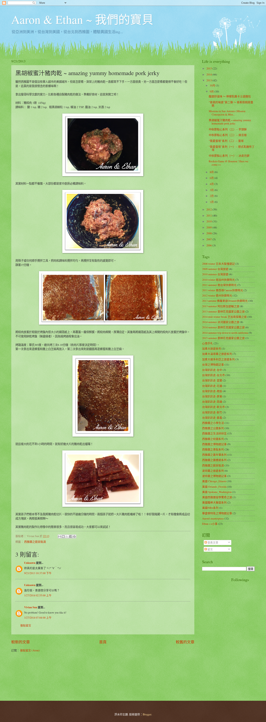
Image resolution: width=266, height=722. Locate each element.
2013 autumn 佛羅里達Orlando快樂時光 (225, 301)
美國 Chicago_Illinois (214, 481)
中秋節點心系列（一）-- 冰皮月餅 (229, 155)
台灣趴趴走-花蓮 (212, 386)
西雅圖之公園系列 (213, 428)
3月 (212, 190)
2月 (212, 196)
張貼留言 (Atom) (30, 650)
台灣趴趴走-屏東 (212, 396)
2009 (209, 227)
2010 (209, 221)
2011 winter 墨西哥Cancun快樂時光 (222, 290)
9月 (212, 91)
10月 (213, 85)
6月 (212, 178)
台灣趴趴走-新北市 (213, 407)
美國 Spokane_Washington (217, 492)
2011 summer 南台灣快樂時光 (219, 285)
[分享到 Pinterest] (74, 536)
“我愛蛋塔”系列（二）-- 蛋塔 (226, 141)
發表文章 (212, 542)
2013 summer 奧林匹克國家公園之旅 (223, 311)
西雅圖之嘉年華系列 (214, 454)
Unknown (29, 563)
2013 (209, 80)
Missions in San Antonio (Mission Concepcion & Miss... (227, 112)
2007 (209, 239)
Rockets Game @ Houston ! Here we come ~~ (228, 162)
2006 (209, 245)
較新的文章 (20, 641)
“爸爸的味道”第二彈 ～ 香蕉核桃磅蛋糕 (231, 103)
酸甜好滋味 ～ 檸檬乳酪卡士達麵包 (230, 96)
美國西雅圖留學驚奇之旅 (217, 497)
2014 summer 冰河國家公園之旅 (220, 322)
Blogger (147, 714)
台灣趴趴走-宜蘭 (212, 380)
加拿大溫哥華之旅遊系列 (217, 354)
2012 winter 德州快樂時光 (217, 295)
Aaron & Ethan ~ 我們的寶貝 (82, 19)
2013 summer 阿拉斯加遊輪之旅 (220, 306)
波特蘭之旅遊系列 (213, 470)
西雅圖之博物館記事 (214, 444)
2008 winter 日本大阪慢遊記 (218, 264)
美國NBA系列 (210, 508)
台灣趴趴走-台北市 (213, 375)
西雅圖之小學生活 (213, 423)
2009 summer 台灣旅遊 (215, 269)
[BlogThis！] (63, 536)
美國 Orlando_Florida (214, 486)
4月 (212, 184)
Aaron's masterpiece (213, 518)
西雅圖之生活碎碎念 (214, 433)
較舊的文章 (185, 641)
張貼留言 (25, 625)
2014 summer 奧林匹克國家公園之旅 (223, 327)
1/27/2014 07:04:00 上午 (38, 617)
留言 (210, 549)
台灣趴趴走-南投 (212, 391)
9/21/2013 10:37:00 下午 (38, 573)
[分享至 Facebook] (71, 536)
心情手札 (207, 343)
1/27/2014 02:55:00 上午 (38, 595)
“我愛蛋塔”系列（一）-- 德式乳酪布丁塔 (232, 148)
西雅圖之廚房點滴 (35, 541)
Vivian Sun (30, 607)
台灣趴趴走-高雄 (212, 401)
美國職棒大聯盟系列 (214, 502)
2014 (209, 74)
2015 (209, 68)
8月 (212, 172)
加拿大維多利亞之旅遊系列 (218, 359)
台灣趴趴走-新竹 (212, 412)
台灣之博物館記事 (213, 364)
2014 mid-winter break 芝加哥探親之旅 (224, 317)
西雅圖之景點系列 (213, 449)
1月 (212, 202)
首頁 (103, 641)
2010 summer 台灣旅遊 (215, 274)
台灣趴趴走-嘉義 (212, 417)
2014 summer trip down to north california (225, 333)
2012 (209, 209)
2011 (209, 215)
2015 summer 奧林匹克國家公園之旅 (223, 338)
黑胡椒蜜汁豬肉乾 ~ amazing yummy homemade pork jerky (230, 121)
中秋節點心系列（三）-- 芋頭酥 (228, 129)
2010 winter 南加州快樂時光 (218, 280)
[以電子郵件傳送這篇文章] (60, 536)
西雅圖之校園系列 (213, 439)
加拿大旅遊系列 (211, 348)
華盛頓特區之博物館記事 (217, 513)
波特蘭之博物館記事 (214, 476)
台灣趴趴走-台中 (212, 370)
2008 (209, 233)
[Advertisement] (217, 635)
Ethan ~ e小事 (210, 524)
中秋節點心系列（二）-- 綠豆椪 (228, 135)
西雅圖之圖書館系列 (214, 460)
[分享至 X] (67, 536)
